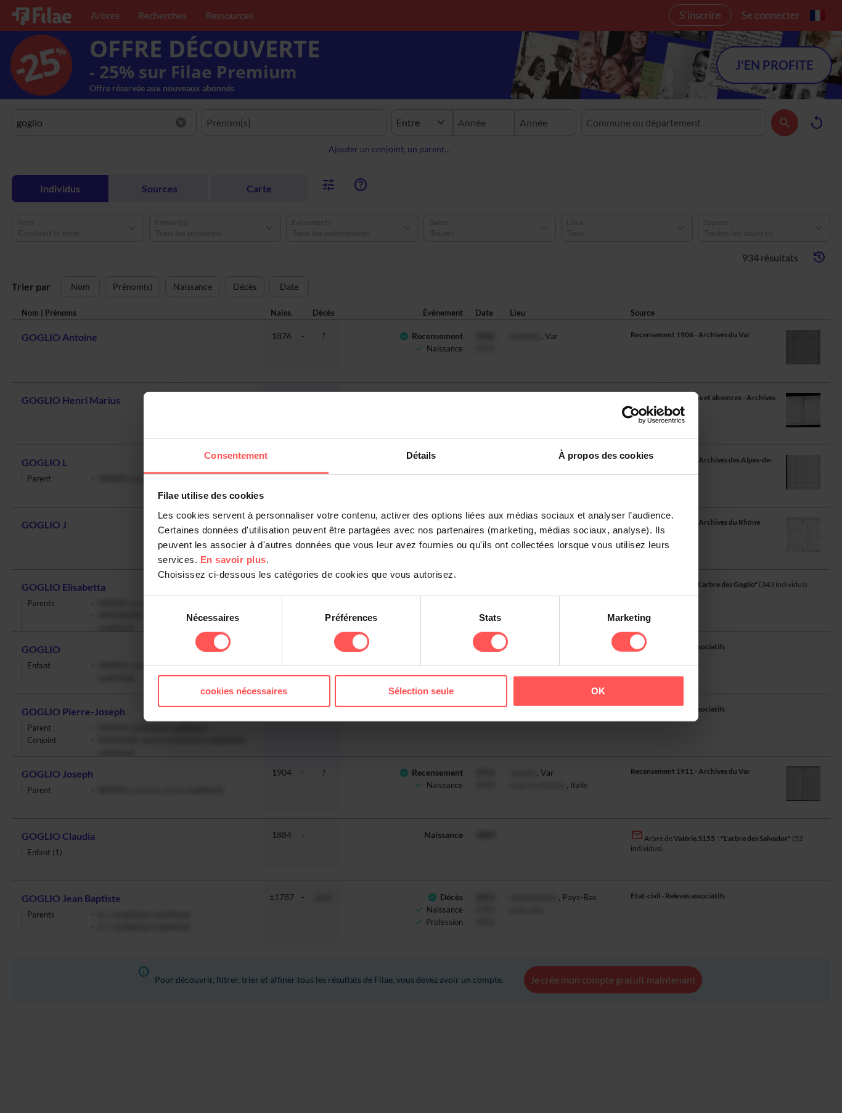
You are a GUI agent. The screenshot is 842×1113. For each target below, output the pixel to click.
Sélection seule (421, 691)
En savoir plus (233, 559)
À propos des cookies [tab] (605, 455)
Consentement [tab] (236, 455)
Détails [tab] (421, 455)
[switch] (351, 642)
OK (598, 691)
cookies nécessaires (243, 691)
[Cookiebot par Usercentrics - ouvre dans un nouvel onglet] (631, 415)
